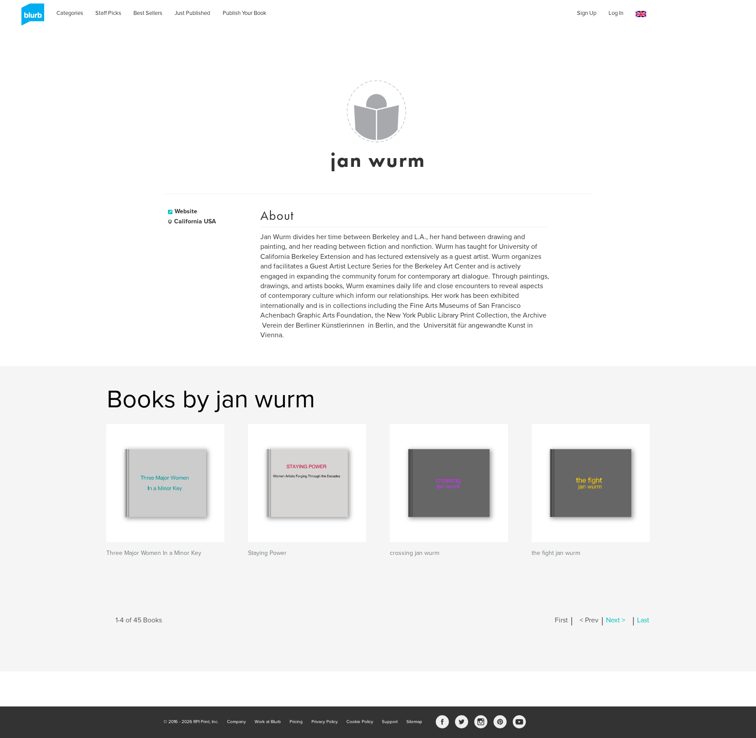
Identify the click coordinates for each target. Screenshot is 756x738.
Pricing (296, 721)
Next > (615, 620)
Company (236, 721)
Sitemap (414, 721)
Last (643, 620)
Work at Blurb (268, 721)
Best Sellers (147, 13)
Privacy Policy (325, 721)
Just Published (192, 13)
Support (390, 721)
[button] (641, 14)
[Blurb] (30, 17)
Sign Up (586, 13)
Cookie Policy (359, 721)
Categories (69, 13)
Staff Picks (108, 13)
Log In (616, 13)
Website (186, 211)
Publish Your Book (244, 13)
